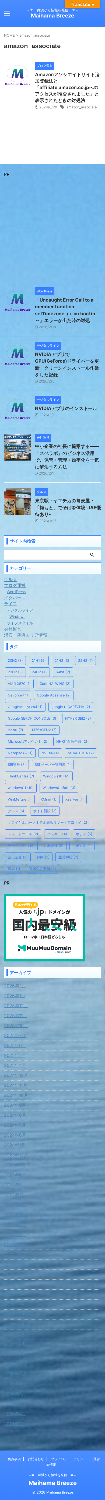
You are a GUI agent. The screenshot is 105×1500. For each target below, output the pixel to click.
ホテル (84, 834)
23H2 (15, 672)
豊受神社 (68, 857)
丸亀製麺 (54, 845)
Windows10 (56, 776)
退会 (14, 868)
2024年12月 (16, 1075)
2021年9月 (14, 1284)
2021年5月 (14, 1324)
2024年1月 (14, 1145)
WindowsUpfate (59, 788)
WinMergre (20, 799)
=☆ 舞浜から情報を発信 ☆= (52, 1475)
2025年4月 (15, 1065)
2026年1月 (14, 995)
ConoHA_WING (55, 683)
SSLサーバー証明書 (53, 764)
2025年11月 (15, 1015)
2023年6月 (15, 1174)
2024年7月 (15, 1125)
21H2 (62, 660)
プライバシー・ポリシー (68, 1459)
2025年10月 (16, 1025)
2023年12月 (16, 1155)
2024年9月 (15, 1105)
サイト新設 (45, 811)
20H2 (15, 660)
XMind (49, 799)
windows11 (21, 788)
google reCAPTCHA (70, 707)
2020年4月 (15, 1413)
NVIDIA (50, 753)
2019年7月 (14, 1423)
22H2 (85, 660)
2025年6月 (15, 1045)
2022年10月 (16, 1214)
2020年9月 (15, 1393)
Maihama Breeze (52, 15)
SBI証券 (17, 764)
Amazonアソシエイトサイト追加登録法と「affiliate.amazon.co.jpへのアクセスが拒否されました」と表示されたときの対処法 (67, 87)
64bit (63, 672)
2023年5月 (15, 1184)
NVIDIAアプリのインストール (66, 408)
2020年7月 (15, 1403)
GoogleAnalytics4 (25, 707)
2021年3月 (14, 1334)
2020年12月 (16, 1364)
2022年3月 (15, 1234)
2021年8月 (14, 1294)
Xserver (74, 799)
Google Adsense (54, 695)
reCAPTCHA (81, 753)
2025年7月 (15, 1035)
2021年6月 (14, 1314)
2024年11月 (15, 1085)
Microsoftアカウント (27, 741)
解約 (43, 857)
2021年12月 (15, 1254)
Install (15, 730)
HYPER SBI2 (78, 718)
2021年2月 (14, 1344)
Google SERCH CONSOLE (32, 718)
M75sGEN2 (44, 730)
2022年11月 (15, 1204)
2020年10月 (16, 1383)
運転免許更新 (42, 868)
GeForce (18, 695)
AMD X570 (19, 683)
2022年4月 (15, 1224)
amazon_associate (81, 107)
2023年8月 (15, 1165)
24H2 (39, 672)
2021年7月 (14, 1304)
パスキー (57, 834)
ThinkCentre (21, 776)
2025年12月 (16, 1005)
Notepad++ (20, 753)
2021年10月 (15, 1274)
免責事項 (14, 1459)
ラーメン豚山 (21, 845)
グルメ (16, 811)
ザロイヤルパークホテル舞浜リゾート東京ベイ (47, 822)
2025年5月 (15, 1055)
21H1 (39, 660)
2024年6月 (15, 1135)
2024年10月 (16, 1095)
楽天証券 (18, 857)
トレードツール (23, 834)
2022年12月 (16, 1194)
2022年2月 (15, 1244)
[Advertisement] (52, 229)
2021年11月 (15, 1264)
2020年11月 (15, 1374)
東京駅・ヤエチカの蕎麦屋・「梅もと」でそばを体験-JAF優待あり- (68, 507)
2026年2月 (15, 985)
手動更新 (82, 845)
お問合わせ (36, 1459)
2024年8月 (15, 1115)
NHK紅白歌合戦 (71, 741)
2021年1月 (14, 1354)
